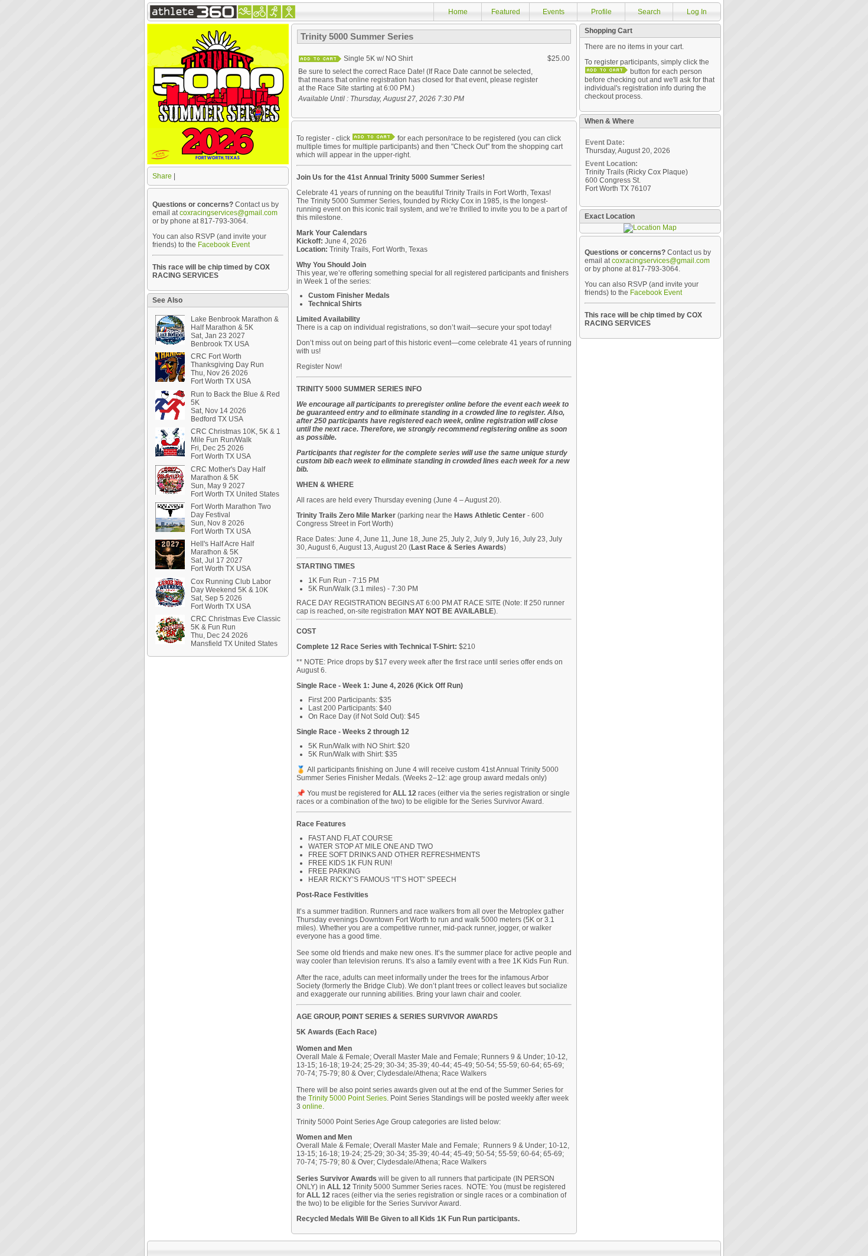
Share (162, 176)
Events (553, 12)
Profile (601, 12)
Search (649, 12)
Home (458, 12)
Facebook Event (224, 245)
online (312, 1106)
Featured (505, 12)
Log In (697, 12)
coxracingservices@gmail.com (229, 213)
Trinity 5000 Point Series (347, 1098)
